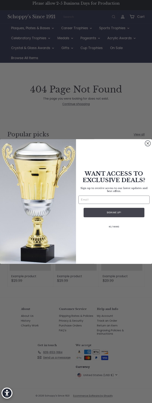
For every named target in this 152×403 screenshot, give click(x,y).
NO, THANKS (114, 227)
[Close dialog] (148, 143)
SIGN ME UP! (114, 212)
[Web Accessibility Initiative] (7, 393)
